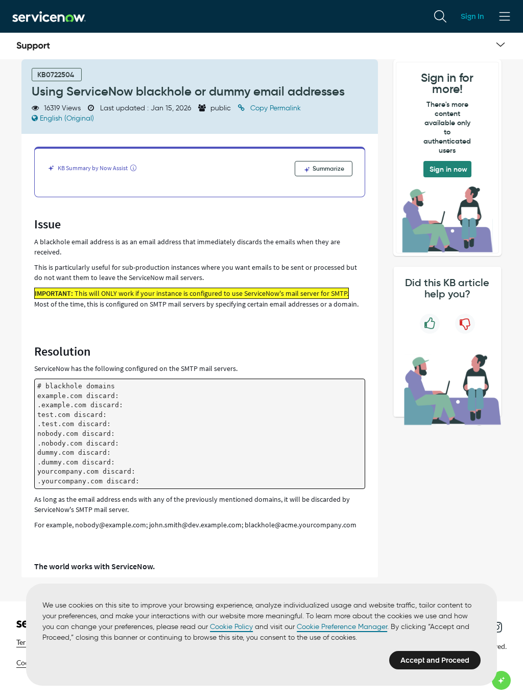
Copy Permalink (274, 108)
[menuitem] (440, 16)
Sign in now (448, 169)
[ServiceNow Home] (49, 16)
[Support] (33, 46)
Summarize (327, 168)
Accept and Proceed (434, 660)
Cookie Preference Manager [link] (342, 626)
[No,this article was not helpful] (465, 323)
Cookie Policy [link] (231, 626)
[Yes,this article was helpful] (429, 323)
